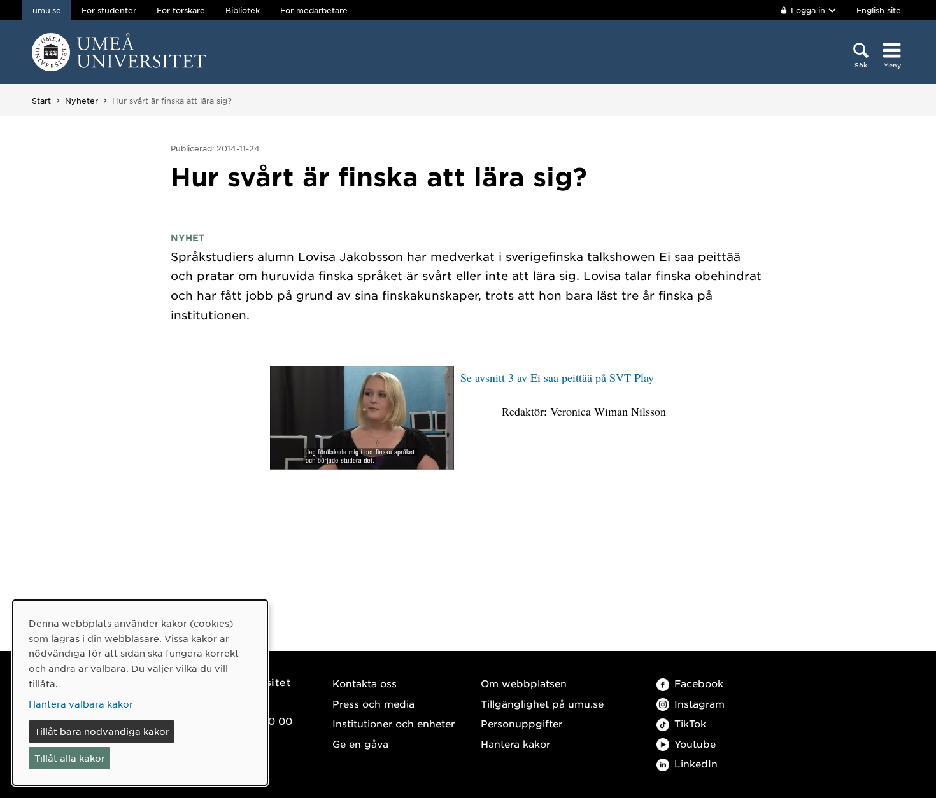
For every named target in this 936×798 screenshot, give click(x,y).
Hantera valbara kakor (81, 704)
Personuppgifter (521, 723)
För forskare (181, 10)
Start (41, 100)
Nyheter (81, 100)
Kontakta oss (364, 683)
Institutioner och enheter (393, 723)
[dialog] (140, 692)
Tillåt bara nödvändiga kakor (101, 731)
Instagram (699, 703)
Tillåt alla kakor (69, 758)
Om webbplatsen (524, 683)
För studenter (109, 10)
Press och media (373, 703)
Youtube (695, 744)
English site (878, 10)
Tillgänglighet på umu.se (542, 703)
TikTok (690, 723)
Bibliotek (242, 10)
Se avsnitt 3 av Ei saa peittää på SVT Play (557, 377)
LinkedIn (696, 763)
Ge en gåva (360, 744)
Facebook (698, 683)
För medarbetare (314, 10)
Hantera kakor (515, 744)
